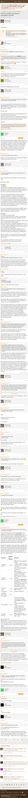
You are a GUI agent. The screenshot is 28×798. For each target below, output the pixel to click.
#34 (26, 490)
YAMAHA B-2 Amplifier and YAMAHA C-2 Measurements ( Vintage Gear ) (13, 777)
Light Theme (4, 790)
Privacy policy (15, 792)
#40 (26, 720)
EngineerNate (5, 756)
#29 (26, 380)
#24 (26, 84)
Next (18, 739)
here (13, 7)
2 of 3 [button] (14, 739)
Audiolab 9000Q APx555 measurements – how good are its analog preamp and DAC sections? (15, 762)
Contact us (3, 792)
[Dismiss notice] (26, 5)
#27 (26, 168)
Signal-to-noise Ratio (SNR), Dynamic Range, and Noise (13, 124)
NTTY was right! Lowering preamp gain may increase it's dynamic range (14, 749)
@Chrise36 (18, 62)
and (6, 662)
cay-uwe (4, 779)
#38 (26, 694)
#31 (26, 429)
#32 (26, 454)
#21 (26, 25)
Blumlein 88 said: (4, 97)
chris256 (3, 17)
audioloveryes (5, 771)
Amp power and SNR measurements (12, 755)
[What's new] (24, 1)
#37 (26, 671)
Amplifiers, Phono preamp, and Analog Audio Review (16, 751)
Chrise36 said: (4, 49)
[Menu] (1, 1)
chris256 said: (4, 54)
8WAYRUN (14, 796)
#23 (26, 71)
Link (2, 711)
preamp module (11, 532)
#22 (26, 47)
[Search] (26, 1)
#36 (26, 638)
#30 (26, 405)
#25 (26, 94)
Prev (10, 739)
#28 (26, 251)
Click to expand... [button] (14, 393)
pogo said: (3, 696)
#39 (26, 708)
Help (20, 792)
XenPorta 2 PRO (3, 796)
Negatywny (5, 764)
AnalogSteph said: (4, 383)
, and (6, 243)
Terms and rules (9, 792)
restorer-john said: (5, 322)
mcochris (5, 751)
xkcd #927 (17, 296)
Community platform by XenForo (11, 794)
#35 (26, 524)
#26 (26, 138)
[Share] (24, 25)
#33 (26, 471)
